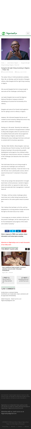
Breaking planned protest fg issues (23, 280)
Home (3, 63)
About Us (13, 426)
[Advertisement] (15, 15)
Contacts (20, 426)
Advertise (27, 426)
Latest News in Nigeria (12, 63)
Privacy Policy (5, 426)
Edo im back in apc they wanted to (7, 281)
